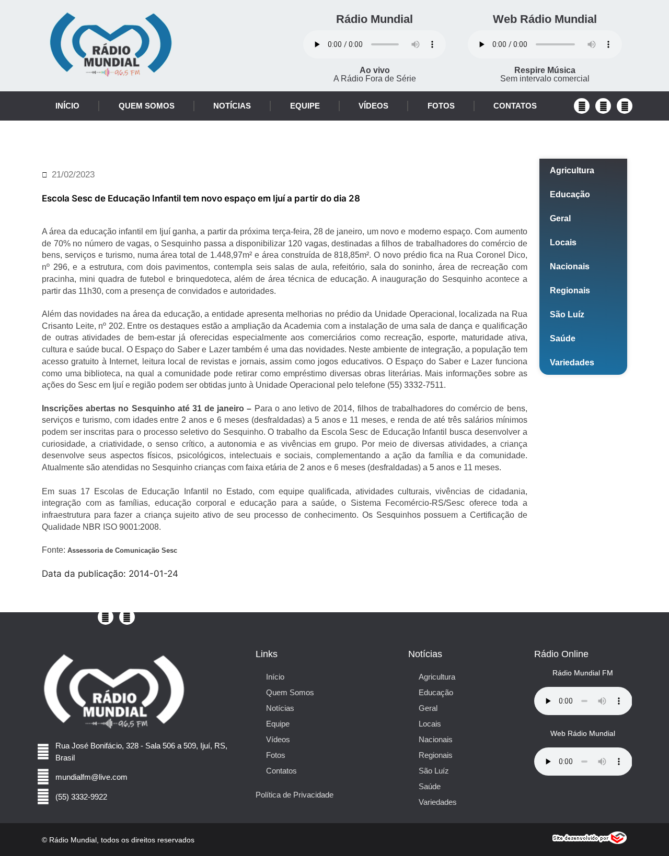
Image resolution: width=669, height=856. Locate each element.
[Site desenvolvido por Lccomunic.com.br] (589, 841)
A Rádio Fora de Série (374, 74)
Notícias (232, 105)
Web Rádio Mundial (545, 19)
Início (67, 105)
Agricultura (572, 170)
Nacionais (570, 266)
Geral (560, 218)
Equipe (305, 105)
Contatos (515, 105)
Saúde (562, 338)
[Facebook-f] (582, 106)
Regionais (570, 290)
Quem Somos (147, 105)
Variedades (572, 362)
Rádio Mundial (374, 19)
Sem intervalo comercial (545, 74)
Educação (570, 194)
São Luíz (567, 314)
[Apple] (624, 106)
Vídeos (373, 105)
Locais (563, 242)
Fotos (441, 105)
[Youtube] (603, 106)
